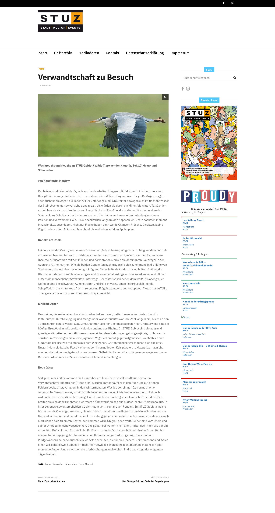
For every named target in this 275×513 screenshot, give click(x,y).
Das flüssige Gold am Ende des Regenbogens (145, 481)
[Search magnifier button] (235, 78)
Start (43, 53)
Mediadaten (89, 53)
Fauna (48, 464)
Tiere (41, 69)
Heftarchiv (63, 53)
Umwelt (89, 464)
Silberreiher (71, 464)
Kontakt (112, 53)
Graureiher (58, 464)
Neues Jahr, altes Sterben (51, 481)
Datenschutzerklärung (145, 53)
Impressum (180, 53)
